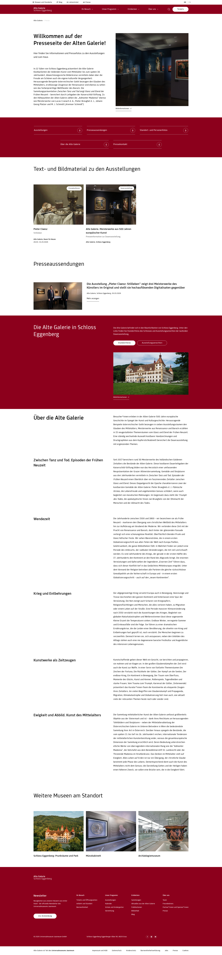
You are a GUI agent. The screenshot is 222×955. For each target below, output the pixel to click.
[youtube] (155, 936)
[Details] (58, 296)
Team (165, 900)
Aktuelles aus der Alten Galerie (143, 904)
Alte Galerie (38, 21)
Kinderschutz (131, 951)
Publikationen (136, 907)
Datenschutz (117, 951)
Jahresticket (74, 2)
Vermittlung (109, 911)
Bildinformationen (123, 109)
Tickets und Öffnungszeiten (86, 900)
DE (185, 2)
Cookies (185, 951)
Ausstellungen (110, 900)
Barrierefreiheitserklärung (150, 951)
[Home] (43, 9)
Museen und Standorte (43, 2)
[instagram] (151, 936)
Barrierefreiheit (82, 907)
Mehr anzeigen (93, 299)
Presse (88, 2)
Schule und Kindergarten (114, 907)
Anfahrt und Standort (84, 904)
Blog (60, 2)
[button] (87, 9)
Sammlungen (136, 900)
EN (190, 2)
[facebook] (147, 936)
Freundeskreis (168, 904)
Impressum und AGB (99, 951)
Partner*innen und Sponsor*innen (175, 907)
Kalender (108, 904)
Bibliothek (135, 911)
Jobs (166, 951)
